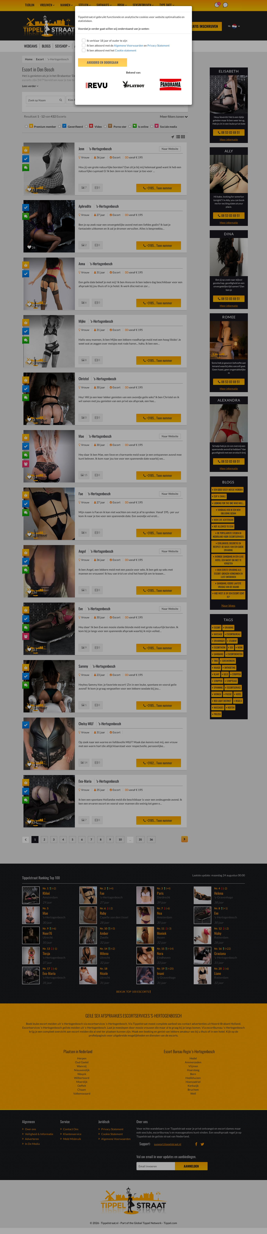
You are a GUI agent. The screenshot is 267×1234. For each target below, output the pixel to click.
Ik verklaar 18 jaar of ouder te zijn (107, 40)
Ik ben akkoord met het (111, 50)
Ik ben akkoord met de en (128, 45)
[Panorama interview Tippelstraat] (170, 84)
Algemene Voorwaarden (128, 45)
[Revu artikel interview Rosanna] (96, 85)
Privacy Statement (158, 45)
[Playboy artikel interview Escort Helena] (133, 84)
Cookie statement (125, 50)
